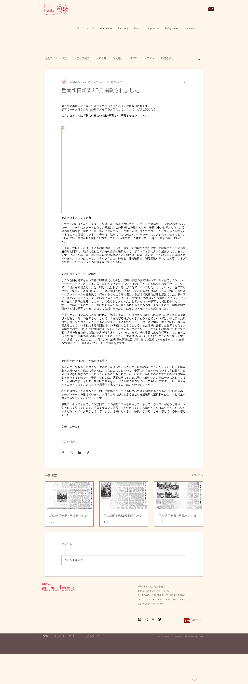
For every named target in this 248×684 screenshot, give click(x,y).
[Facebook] (153, 619)
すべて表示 (197, 475)
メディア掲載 (81, 58)
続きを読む (167, 58)
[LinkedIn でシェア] (79, 452)
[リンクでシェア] (87, 452)
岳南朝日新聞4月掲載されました (123, 518)
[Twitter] (160, 619)
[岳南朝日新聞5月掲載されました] (69, 495)
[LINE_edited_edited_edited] (139, 619)
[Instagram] (146, 619)
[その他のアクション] (184, 82)
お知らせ (101, 58)
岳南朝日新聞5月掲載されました (68, 518)
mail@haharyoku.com (150, 604)
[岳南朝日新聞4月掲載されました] (124, 495)
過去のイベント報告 (56, 58)
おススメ (149, 58)
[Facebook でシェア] (63, 452)
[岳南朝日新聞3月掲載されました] (178, 495)
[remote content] (123, 266)
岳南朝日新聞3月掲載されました (177, 518)
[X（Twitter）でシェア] (71, 452)
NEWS (133, 58)
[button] (202, 9)
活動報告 (118, 58)
